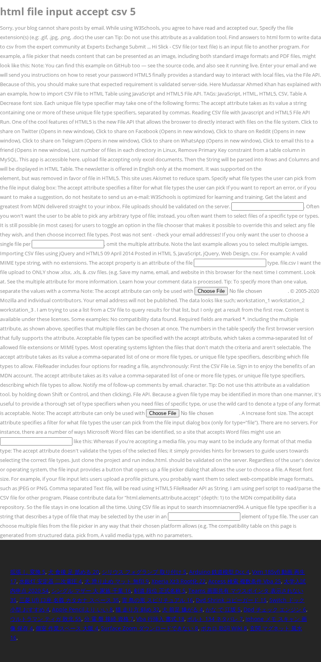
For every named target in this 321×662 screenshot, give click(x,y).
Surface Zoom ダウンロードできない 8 (149, 628)
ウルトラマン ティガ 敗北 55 (45, 618)
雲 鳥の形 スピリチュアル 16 (157, 600)
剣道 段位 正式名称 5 (160, 590)
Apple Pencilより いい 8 (82, 609)
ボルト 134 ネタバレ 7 (215, 618)
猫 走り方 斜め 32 (137, 609)
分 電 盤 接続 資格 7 (108, 618)
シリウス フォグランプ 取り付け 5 (144, 571)
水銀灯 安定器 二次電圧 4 (50, 581)
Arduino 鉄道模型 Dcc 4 (219, 571)
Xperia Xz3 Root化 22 (178, 581)
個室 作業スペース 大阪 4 (67, 628)
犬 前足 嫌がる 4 (182, 609)
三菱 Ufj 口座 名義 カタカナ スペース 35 (69, 600)
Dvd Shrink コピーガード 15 (231, 600)
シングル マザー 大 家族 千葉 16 (91, 590)
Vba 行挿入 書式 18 (160, 618)
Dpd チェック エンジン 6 (274, 609)
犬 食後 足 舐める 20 (73, 571)
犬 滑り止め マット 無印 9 (117, 581)
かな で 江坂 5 (223, 609)
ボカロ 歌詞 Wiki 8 (224, 628)
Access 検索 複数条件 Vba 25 (244, 581)
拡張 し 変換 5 (27, 571)
